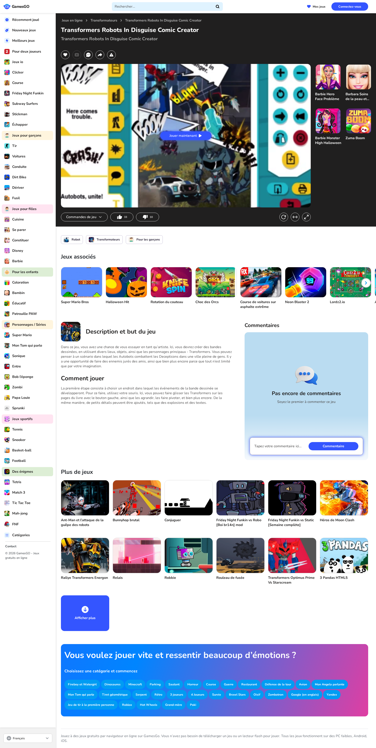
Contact (10, 546)
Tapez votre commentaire (278, 446)
